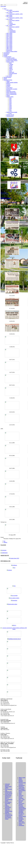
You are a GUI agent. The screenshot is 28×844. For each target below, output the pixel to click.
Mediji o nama (6, 198)
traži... (2, 4)
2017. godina (4, 192)
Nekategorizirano (4, 193)
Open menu (3, 6)
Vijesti (10, 191)
